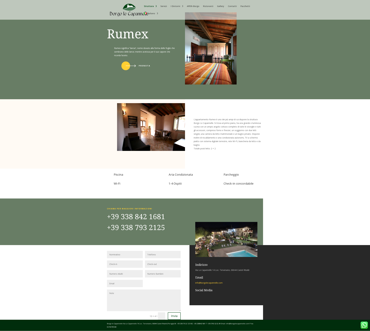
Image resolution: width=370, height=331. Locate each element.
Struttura (149, 6)
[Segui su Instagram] (202, 296)
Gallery (220, 6)
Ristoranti (208, 6)
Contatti (232, 6)
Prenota (144, 66)
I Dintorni (175, 6)
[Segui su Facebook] (196, 296)
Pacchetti (245, 6)
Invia (174, 316)
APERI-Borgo (193, 6)
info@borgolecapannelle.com (209, 282)
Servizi (163, 6)
